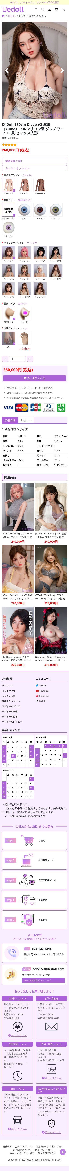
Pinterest (44, 695)
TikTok (42, 701)
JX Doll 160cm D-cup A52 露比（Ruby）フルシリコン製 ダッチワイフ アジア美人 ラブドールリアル (50, 535)
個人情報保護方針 (47, 1153)
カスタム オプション (17, 168)
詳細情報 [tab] (10, 420)
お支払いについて (24, 1146)
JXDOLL (12, 15)
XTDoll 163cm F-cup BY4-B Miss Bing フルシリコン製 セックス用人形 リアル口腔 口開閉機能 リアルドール (50, 597)
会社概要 (7, 1146)
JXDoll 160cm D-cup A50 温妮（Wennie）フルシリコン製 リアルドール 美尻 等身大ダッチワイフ (17, 597)
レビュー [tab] (26, 420)
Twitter (43, 685)
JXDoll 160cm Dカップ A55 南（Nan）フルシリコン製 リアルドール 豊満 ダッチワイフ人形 (17, 535)
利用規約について (22, 1149)
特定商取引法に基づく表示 (49, 1146)
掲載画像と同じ (14, 161)
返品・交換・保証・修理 (22, 1153)
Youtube (43, 690)
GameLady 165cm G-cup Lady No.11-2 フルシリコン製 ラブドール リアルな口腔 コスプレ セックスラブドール (51, 658)
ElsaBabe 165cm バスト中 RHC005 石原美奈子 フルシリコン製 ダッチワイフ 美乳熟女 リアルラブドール (17, 658)
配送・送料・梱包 (43, 1149)
